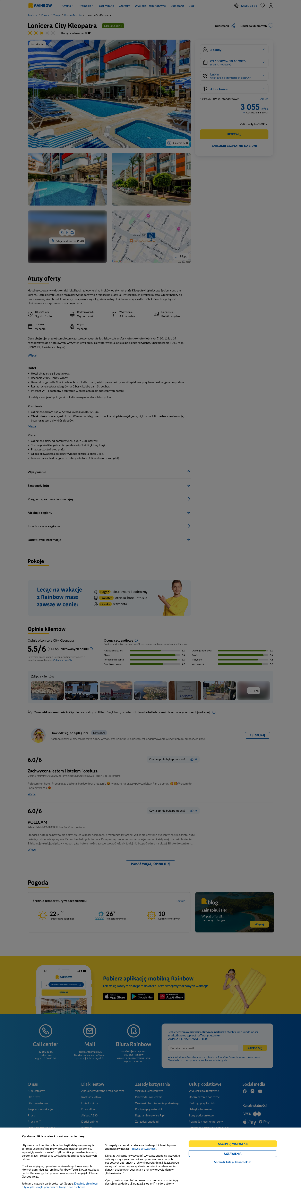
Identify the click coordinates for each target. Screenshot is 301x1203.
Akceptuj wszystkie (234, 1144)
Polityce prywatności (143, 1148)
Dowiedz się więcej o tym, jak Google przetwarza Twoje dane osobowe (60, 1185)
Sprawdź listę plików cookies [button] (232, 1162)
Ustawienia (240, 1154)
